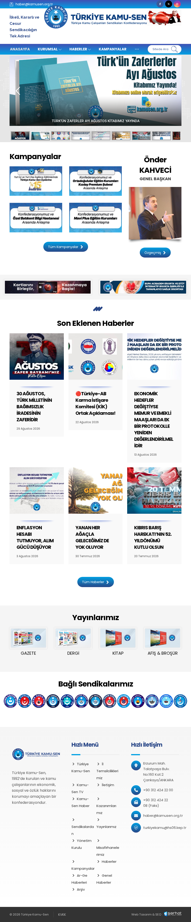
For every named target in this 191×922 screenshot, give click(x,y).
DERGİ (73, 653)
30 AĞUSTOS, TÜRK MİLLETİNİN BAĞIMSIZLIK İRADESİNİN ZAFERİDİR (34, 406)
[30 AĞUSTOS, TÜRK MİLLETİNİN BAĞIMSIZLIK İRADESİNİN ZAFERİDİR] (37, 356)
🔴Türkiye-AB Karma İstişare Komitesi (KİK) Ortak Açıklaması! (96, 121)
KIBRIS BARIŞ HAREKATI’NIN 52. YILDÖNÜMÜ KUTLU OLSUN (152, 537)
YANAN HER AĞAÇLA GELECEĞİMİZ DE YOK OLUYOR (92, 537)
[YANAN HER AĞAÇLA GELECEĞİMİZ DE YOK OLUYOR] (95, 490)
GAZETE (28, 653)
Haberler (109, 861)
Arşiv (81, 889)
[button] (160, 3)
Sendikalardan (83, 830)
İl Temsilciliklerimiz (107, 771)
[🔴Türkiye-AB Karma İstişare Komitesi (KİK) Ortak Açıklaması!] (95, 356)
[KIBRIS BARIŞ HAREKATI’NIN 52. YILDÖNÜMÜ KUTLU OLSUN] (154, 490)
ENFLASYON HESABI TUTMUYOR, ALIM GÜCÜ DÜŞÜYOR (35, 537)
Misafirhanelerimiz (107, 851)
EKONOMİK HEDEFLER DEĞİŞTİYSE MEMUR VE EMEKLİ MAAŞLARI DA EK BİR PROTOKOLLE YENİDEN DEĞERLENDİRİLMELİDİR (153, 419)
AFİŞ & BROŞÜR (163, 653)
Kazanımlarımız (106, 809)
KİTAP (118, 653)
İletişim (108, 784)
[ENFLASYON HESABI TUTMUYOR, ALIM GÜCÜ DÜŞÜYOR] (37, 490)
